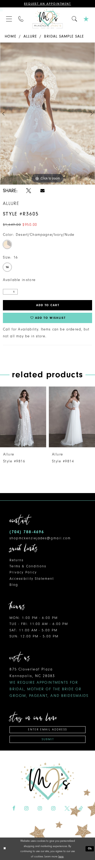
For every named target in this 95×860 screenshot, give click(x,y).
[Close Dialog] (4, 848)
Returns (16, 560)
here (61, 856)
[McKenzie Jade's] (47, 19)
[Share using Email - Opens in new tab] (42, 190)
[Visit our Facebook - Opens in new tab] (14, 808)
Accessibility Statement (32, 579)
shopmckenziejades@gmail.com (40, 538)
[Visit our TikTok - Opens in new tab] (80, 808)
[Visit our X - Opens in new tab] (67, 808)
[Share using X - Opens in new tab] (28, 191)
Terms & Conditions (28, 566)
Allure (30, 36)
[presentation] (23, 417)
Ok (90, 848)
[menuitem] (9, 19)
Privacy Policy (23, 572)
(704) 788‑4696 (27, 531)
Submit (48, 739)
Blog (14, 585)
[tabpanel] (47, 114)
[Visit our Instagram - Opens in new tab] (26, 808)
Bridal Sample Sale (64, 36)
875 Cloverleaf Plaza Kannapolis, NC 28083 (49, 682)
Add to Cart (47, 305)
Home (10, 36)
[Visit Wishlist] (86, 18)
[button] (9, 19)
